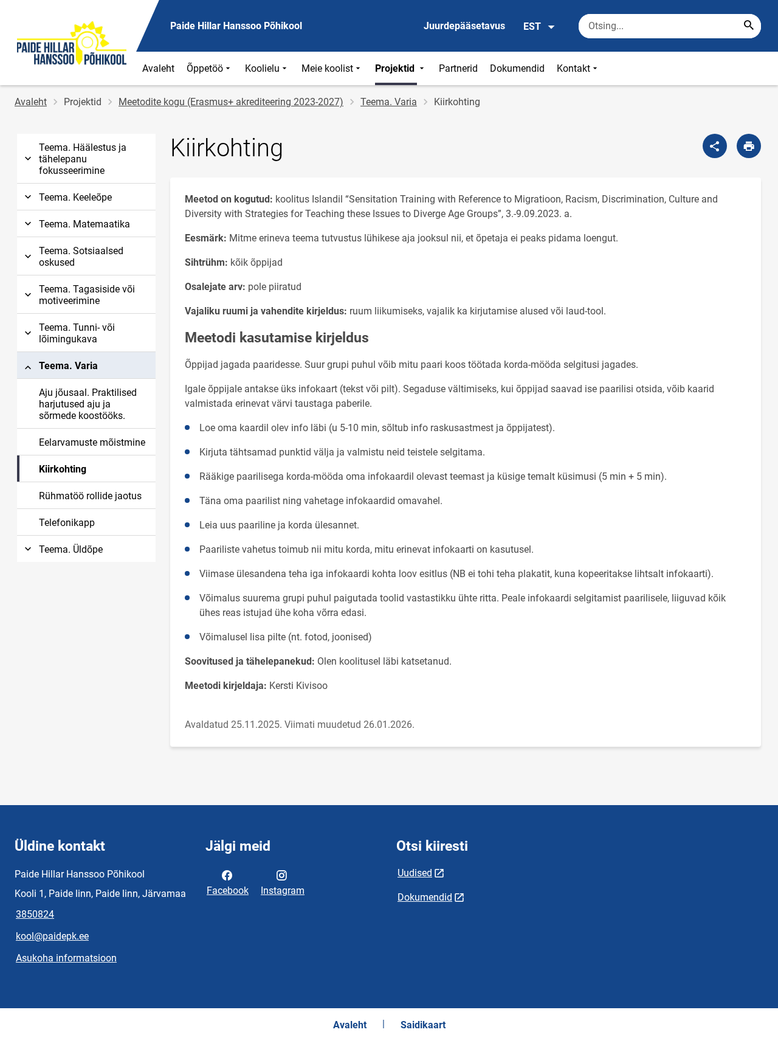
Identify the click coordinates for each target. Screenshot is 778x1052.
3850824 (35, 914)
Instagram (283, 890)
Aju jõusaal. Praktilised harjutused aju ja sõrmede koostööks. (88, 404)
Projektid (396, 68)
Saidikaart (423, 1025)
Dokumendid (517, 68)
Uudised (415, 873)
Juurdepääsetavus (464, 26)
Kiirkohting (62, 469)
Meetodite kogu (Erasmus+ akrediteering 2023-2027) (231, 102)
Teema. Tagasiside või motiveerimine (87, 294)
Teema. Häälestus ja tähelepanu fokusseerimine (82, 159)
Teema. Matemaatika (84, 224)
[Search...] (748, 26)
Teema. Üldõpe (71, 549)
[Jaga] (715, 146)
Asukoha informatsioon (66, 958)
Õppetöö (205, 68)
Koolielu (262, 68)
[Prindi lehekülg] (749, 146)
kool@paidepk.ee (52, 936)
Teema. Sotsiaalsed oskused (81, 256)
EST (532, 26)
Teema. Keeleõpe (75, 197)
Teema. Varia (388, 102)
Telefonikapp (67, 522)
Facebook (228, 890)
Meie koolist (327, 68)
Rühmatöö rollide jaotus (90, 496)
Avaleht (158, 68)
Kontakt (573, 68)
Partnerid (458, 68)
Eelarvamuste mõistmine (92, 442)
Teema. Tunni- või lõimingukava (77, 333)
